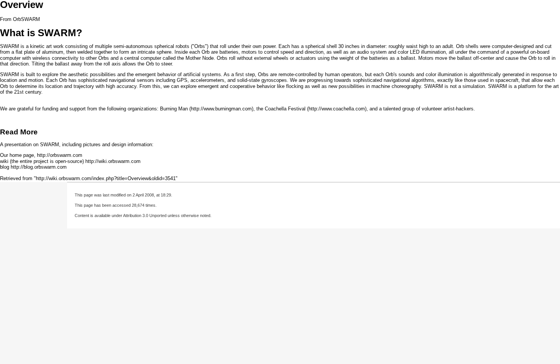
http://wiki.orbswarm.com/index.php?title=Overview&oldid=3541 (106, 178)
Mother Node (200, 58)
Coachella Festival (285, 109)
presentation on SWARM (32, 144)
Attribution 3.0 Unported (144, 215)
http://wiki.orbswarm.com (113, 161)
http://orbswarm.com (59, 155)
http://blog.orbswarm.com (39, 167)
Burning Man (174, 109)
